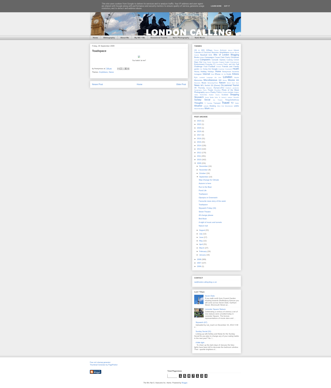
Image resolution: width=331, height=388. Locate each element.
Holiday (204, 71)
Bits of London (221, 55)
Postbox (225, 92)
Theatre (220, 100)
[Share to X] (123, 68)
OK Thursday (199, 88)
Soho (216, 97)
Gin (201, 69)
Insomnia (235, 72)
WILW (196, 108)
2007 (199, 263)
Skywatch (199, 97)
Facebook (219, 64)
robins (196, 95)
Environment (199, 64)
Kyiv (196, 77)
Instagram (198, 74)
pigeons (207, 92)
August (202, 230)
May (201, 241)
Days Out (198, 62)
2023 (199, 121)
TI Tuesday (208, 103)
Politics (219, 92)
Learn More (216, 6)
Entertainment (234, 62)
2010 (199, 160)
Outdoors (228, 88)
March (202, 248)
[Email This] (118, 68)
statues (230, 97)
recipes (231, 92)
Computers (205, 59)
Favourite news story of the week (212, 201)
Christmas (235, 57)
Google (215, 69)
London (227, 77)
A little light (200, 342)
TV (232, 103)
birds (210, 55)
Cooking (230, 60)
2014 (199, 145)
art (238, 52)
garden (196, 69)
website (206, 106)
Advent (230, 50)
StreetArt (236, 97)
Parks (205, 90)
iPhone (217, 74)
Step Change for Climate (209, 180)
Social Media (209, 97)
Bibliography (109, 38)
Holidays (211, 72)
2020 (199, 128)
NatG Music (200, 38)
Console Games (218, 60)
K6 (225, 74)
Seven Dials (210, 296)
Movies (231, 80)
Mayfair (236, 77)
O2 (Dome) (215, 85)
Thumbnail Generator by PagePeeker (104, 365)
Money (225, 80)
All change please (206, 215)
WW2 (212, 108)
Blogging (235, 55)
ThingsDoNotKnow (232, 100)
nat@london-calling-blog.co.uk (205, 282)
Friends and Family (230, 66)
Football (211, 66)
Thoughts (198, 103)
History (197, 72)
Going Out (207, 69)
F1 (214, 64)
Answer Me (233, 52)
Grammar (221, 69)
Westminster (229, 106)
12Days (209, 50)
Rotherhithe (203, 95)
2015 (199, 142)
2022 (199, 124)
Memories (198, 80)
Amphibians (103, 72)
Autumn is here (205, 183)
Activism (223, 50)
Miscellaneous (210, 80)
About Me (124, 38)
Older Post (181, 84)
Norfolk (207, 85)
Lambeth (202, 77)
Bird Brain (203, 219)
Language (209, 77)
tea (214, 100)
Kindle (229, 74)
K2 (222, 74)
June (201, 237)
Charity (227, 57)
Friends (218, 66)
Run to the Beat (205, 187)
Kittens (235, 74)
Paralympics (198, 90)
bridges (202, 57)
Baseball (203, 55)
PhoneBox (217, 90)
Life (215, 77)
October (202, 173)
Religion (236, 92)
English (227, 62)
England (221, 62)
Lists (219, 77)
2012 (199, 153)
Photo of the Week (230, 90)
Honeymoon (226, 72)
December (203, 166)
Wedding (212, 106)
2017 (199, 135)
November (203, 170)
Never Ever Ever (233, 83)
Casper (217, 57)
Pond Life (202, 190)
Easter (209, 62)
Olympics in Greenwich (208, 198)
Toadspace (203, 194)
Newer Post (97, 84)
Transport (217, 103)
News (197, 85)
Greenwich (228, 69)
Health (236, 69)
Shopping (234, 94)
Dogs (204, 62)
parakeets (236, 88)
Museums (197, 83)
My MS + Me (139, 38)
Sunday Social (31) (203, 331)
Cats (222, 57)
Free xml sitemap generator (100, 362)
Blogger (184, 383)
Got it (227, 6)
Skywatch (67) (201, 322)
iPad (212, 74)
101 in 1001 (199, 50)
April (201, 244)
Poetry (213, 92)
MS (237, 80)
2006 (199, 266)
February (203, 251)
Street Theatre (205, 212)
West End (220, 106)
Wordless (201, 108)
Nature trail (203, 226)
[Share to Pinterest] (128, 68)
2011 (199, 156)
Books (196, 57)
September (204, 177)
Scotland (224, 95)
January (202, 255)
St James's (223, 97)
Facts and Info (229, 64)
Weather (198, 106)
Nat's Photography (181, 38)
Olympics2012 (218, 88)
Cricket (236, 60)
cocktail (196, 60)
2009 (199, 163)
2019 (199, 131)
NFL (202, 85)
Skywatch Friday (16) (207, 208)
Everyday (209, 64)
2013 (199, 149)
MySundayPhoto (213, 83)
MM (220, 80)
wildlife (236, 106)
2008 (199, 259)
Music (204, 83)
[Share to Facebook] (126, 68)
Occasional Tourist (159, 38)
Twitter (237, 103)
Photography (199, 92)
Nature (111, 72)
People (210, 90)
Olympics (209, 88)
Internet (206, 74)
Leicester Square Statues (215, 309)
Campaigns (209, 57)
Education (215, 62)
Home (95, 38)
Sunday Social (202, 100)
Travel (225, 102)
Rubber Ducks (214, 95)
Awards (196, 55)
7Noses (216, 50)
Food (205, 66)
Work (207, 108)
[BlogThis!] (121, 68)
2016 (199, 138)
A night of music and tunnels (210, 222)
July (201, 234)
